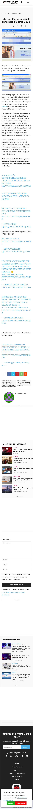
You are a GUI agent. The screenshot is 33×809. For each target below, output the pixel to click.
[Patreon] (27, 756)
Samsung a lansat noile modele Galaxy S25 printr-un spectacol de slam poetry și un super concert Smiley (21, 647)
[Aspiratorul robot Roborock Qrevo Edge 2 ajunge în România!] (7, 480)
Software (13, 672)
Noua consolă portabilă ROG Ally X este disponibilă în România (20, 657)
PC (12, 653)
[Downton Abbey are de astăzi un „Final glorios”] (7, 460)
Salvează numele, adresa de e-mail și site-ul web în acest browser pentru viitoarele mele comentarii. (16, 577)
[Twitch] (22, 756)
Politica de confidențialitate (17, 773)
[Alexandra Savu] (9, 397)
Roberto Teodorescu (15, 680)
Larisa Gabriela (14, 651)
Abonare (25, 747)
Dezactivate (21, 803)
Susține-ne (17, 770)
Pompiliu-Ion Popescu (17, 462)
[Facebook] (9, 26)
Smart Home (16, 476)
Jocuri (15, 447)
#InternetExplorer (12, 178)
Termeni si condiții (17, 776)
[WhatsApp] (21, 26)
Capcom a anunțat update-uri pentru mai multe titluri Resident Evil (23, 384)
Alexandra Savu (7, 13)
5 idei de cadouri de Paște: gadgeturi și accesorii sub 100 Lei (21, 666)
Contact (17, 779)
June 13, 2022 (24, 227)
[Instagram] (11, 756)
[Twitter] (13, 26)
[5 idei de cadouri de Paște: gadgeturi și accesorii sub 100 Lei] (6, 666)
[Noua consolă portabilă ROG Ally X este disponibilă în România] (6, 656)
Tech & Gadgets (15, 663)
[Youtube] (16, 756)
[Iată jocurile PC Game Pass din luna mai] (7, 470)
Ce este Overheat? (17, 767)
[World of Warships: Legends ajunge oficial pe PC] (7, 489)
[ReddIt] (25, 26)
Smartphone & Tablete (16, 643)
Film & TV (15, 456)
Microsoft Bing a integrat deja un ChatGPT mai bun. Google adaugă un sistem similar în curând (21, 677)
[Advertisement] (16, 423)
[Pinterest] (17, 26)
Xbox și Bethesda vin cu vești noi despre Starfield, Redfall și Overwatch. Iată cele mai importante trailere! (9, 384)
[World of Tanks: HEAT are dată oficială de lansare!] (7, 451)
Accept (10, 803)
